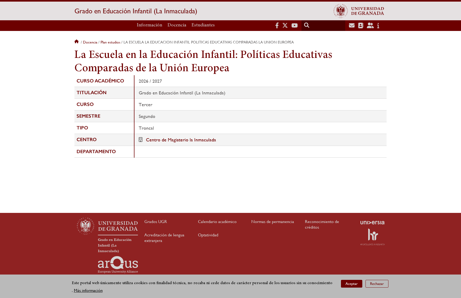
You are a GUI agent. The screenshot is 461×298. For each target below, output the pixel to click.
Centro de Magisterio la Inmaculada (181, 139)
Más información (88, 290)
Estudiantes (203, 25)
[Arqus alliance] (118, 264)
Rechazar (377, 283)
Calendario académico (217, 221)
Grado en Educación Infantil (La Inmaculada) (135, 10)
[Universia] (372, 222)
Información (149, 25)
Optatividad (208, 234)
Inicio (77, 42)
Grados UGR (155, 221)
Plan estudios (110, 42)
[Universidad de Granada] (358, 11)
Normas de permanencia (272, 221)
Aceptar (351, 283)
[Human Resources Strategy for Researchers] (372, 237)
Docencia (177, 25)
